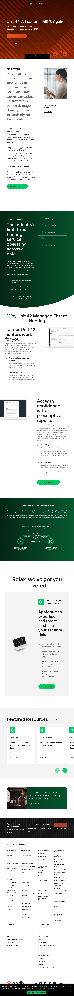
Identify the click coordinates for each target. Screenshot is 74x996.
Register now (35, 803)
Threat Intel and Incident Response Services (59, 901)
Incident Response (59, 911)
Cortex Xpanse (42, 893)
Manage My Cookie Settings (36, 992)
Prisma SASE (25, 885)
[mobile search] (69, 4)
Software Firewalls (27, 863)
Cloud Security (42, 856)
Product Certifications (45, 952)
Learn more (48, 111)
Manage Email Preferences (46, 945)
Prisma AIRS (10, 860)
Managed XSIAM (43, 903)
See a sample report (47, 482)
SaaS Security (11, 909)
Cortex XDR (41, 887)
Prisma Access (26, 903)
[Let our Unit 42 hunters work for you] (58, 339)
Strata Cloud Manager (28, 866)
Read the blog (12, 43)
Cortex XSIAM (42, 884)
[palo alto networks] (37, 3)
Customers (10, 942)
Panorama (25, 876)
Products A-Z (42, 949)
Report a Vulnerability (44, 955)
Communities (42, 933)
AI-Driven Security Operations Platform (43, 852)
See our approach (15, 186)
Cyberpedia (41, 939)
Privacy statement (49, 988)
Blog (39, 930)
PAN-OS (24, 872)
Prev (55, 53)
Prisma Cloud (42, 875)
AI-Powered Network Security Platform (18, 850)
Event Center (42, 942)
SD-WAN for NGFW (27, 869)
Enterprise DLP (26, 900)
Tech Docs (41, 961)
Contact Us (10, 936)
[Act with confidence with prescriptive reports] (16, 410)
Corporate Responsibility (14, 939)
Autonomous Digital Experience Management (28, 895)
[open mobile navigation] (4, 4)
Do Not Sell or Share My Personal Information (52, 968)
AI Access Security (12, 863)
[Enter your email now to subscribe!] (39, 825)
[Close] (71, 987)
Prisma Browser (26, 906)
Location (9, 949)
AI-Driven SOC (42, 880)
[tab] (21, 770)
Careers (9, 933)
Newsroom (10, 952)
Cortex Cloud (42, 859)
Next (64, 53)
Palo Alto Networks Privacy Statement (48, 830)
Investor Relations (12, 945)
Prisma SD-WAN (26, 909)
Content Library (43, 936)
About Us (9, 930)
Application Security (44, 863)
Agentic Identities (59, 877)
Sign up (58, 825)
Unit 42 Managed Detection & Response (43, 898)
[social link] (36, 983)
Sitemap (41, 958)
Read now (13, 757)
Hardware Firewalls (27, 860)
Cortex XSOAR (42, 890)
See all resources (62, 720)
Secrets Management (60, 880)
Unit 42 (40, 964)
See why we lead (15, 36)
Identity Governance (60, 869)
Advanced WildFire (12, 882)
